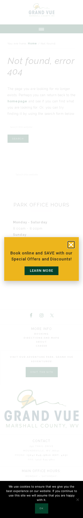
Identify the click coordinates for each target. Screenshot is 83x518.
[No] (77, 499)
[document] (41, 259)
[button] (71, 245)
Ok (42, 508)
